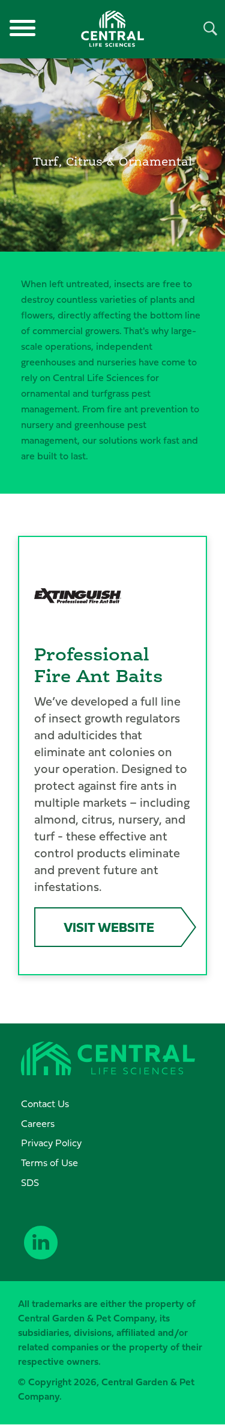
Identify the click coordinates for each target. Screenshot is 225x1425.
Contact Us (45, 1103)
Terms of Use (49, 1162)
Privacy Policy (51, 1142)
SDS (30, 1182)
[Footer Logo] (108, 1060)
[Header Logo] (113, 29)
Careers (38, 1123)
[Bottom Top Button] (184, 1403)
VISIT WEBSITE (109, 927)
